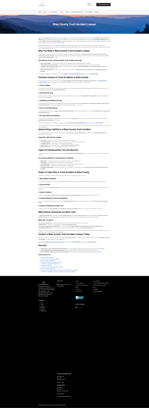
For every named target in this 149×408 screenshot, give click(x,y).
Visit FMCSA (102, 248)
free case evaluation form (75, 74)
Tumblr (42, 304)
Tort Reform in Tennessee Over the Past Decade (51, 267)
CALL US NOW (88, 12)
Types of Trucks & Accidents (99, 285)
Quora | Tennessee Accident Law (47, 268)
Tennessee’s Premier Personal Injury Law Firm (50, 262)
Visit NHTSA (99, 252)
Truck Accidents (79, 283)
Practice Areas (53, 12)
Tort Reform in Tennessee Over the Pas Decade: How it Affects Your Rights (57, 271)
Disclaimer (95, 289)
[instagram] (42, 299)
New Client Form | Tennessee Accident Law (50, 259)
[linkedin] (40, 299)
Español (96, 12)
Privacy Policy (79, 291)
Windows (42, 309)
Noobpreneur (43, 311)
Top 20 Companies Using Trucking (101, 283)
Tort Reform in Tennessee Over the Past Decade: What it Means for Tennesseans (59, 270)
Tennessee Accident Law (101, 39)
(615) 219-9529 (60, 393)
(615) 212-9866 (60, 382)
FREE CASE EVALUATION (77, 12)
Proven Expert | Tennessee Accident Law (49, 263)
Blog (62, 12)
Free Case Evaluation (104, 4)
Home (39, 12)
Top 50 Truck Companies (81, 285)
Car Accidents (96, 281)
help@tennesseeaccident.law (64, 396)
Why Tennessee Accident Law (47, 257)
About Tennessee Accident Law (47, 260)
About (44, 12)
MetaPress (42, 307)
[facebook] (38, 299)
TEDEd (41, 303)
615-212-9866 (90, 5)
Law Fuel (42, 306)
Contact (67, 12)
